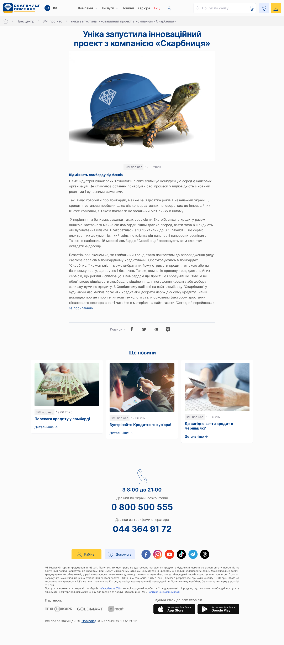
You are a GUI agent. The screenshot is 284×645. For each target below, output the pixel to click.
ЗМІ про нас (52, 21)
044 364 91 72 (142, 529)
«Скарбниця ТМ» (111, 588)
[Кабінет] (276, 8)
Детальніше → (46, 427)
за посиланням (81, 308)
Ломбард (88, 621)
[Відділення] (264, 8)
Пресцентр (25, 21)
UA (47, 8)
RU (55, 8)
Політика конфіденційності (163, 591)
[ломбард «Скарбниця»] (21, 8)
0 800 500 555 (142, 507)
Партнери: (53, 600)
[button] (88, 8)
